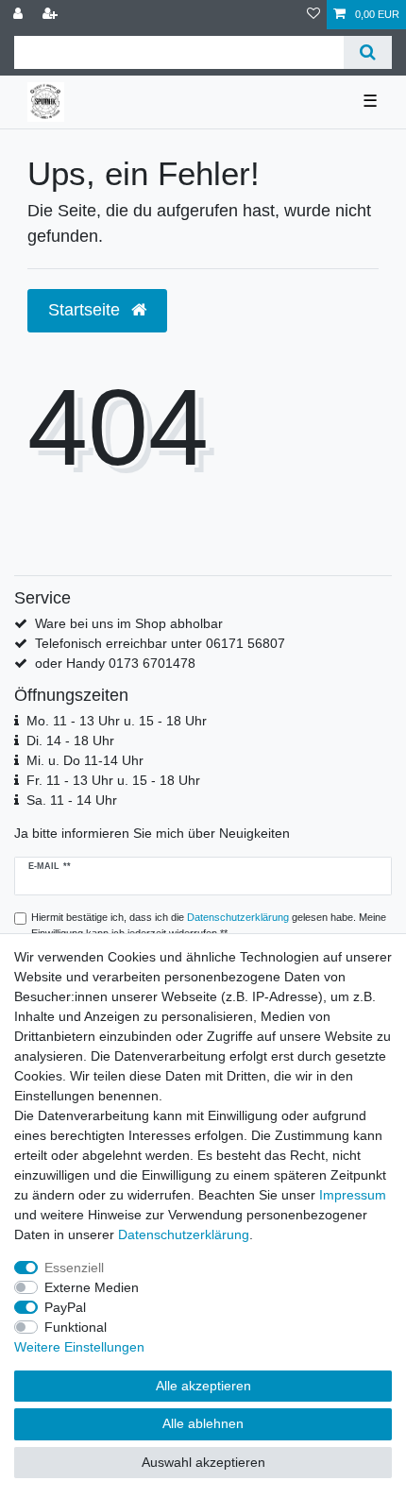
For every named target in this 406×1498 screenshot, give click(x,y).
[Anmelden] (20, 14)
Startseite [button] (86, 309)
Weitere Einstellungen (79, 1346)
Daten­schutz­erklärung (183, 1234)
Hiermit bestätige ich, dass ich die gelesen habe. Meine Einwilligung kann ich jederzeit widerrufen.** (208, 925)
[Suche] (368, 52)
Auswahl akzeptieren (203, 1462)
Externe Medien (91, 1287)
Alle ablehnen (203, 1423)
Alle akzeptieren (203, 1385)
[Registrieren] (52, 14)
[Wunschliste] (313, 14)
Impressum (352, 1194)
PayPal (65, 1307)
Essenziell (74, 1267)
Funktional (75, 1327)
